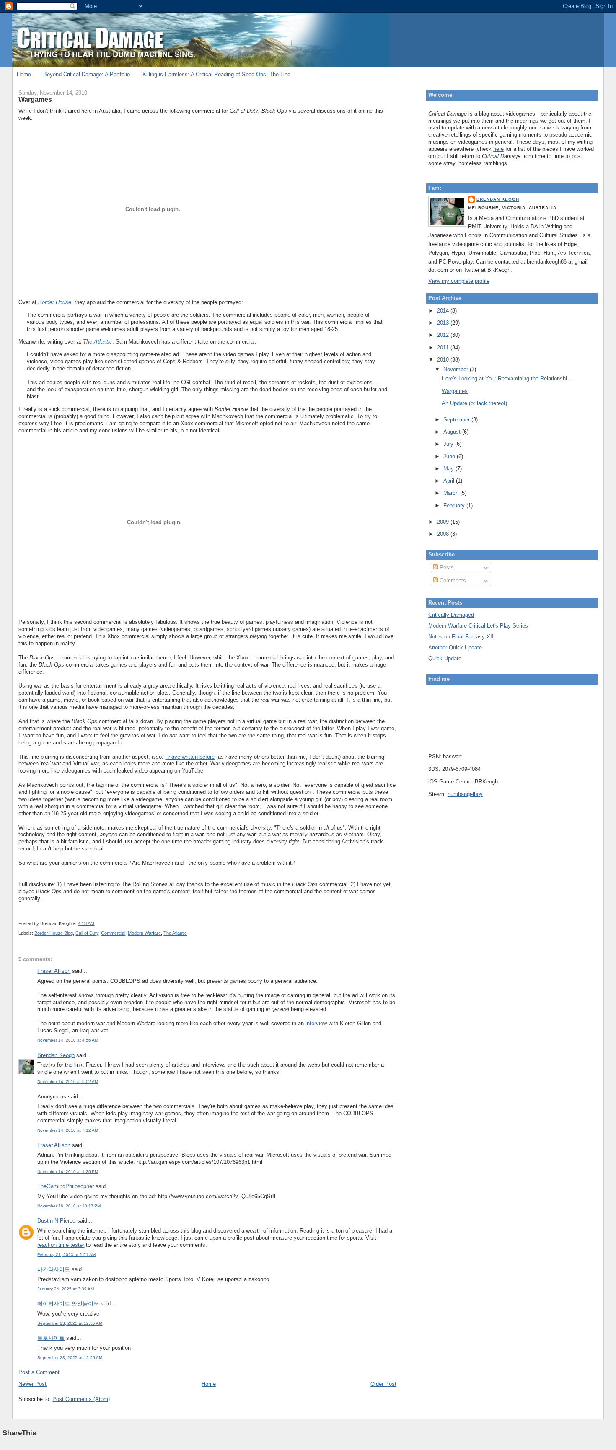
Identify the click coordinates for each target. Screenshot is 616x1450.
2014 (443, 311)
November (456, 369)
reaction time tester (60, 1245)
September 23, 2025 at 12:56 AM (69, 1357)
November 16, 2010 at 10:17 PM (69, 1206)
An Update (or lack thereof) (474, 403)
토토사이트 (51, 1338)
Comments (452, 580)
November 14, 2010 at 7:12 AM (67, 1130)
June (450, 456)
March (451, 493)
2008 (443, 534)
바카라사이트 (53, 1269)
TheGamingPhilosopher (65, 1186)
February (454, 505)
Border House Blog (53, 933)
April (449, 481)
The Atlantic (175, 933)
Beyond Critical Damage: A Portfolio (86, 74)
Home (24, 74)
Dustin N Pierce (56, 1220)
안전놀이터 (85, 1303)
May (449, 468)
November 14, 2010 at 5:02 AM (67, 1081)
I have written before (190, 757)
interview (316, 1023)
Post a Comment (39, 1372)
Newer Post (32, 1384)
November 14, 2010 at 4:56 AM (67, 1040)
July (449, 444)
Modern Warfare (144, 933)
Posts (446, 567)
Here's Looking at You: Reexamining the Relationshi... (507, 378)
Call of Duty (86, 933)
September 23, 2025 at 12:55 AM (69, 1323)
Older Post (383, 1384)
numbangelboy (465, 794)
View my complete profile (458, 281)
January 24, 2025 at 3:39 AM (65, 1289)
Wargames (35, 99)
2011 (443, 347)
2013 (443, 323)
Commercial (113, 933)
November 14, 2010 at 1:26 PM (67, 1171)
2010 (443, 360)
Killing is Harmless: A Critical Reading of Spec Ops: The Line (216, 74)
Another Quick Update (455, 647)
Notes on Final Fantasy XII (461, 636)
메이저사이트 (53, 1303)
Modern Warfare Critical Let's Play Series (478, 626)
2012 (443, 335)
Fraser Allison (53, 971)
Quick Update (444, 658)
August (452, 432)
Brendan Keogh (56, 1055)
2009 (443, 522)
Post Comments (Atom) (81, 1399)
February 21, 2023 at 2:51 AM (66, 1254)
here (498, 149)
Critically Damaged (451, 615)
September (457, 419)
